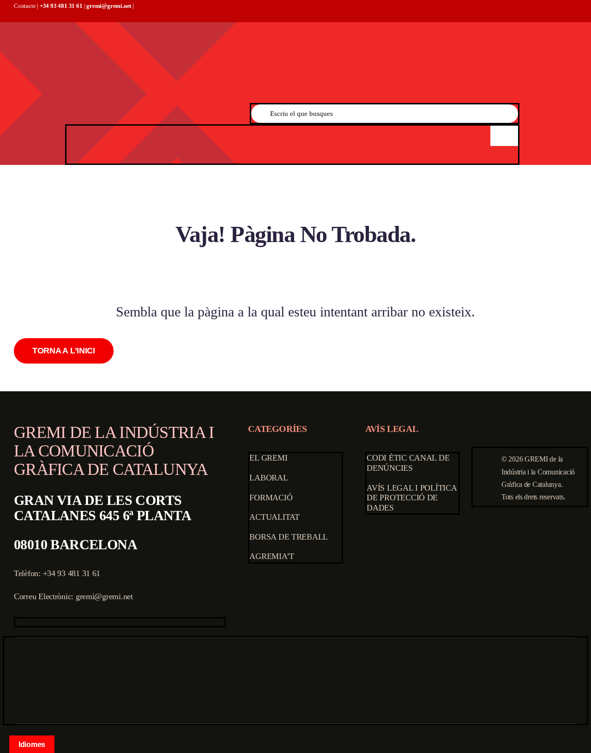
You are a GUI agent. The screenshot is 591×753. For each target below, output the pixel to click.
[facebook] (18, 622)
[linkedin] (76, 622)
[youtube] (62, 622)
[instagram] (47, 622)
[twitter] (33, 622)
